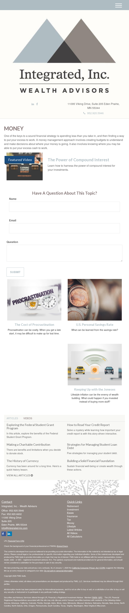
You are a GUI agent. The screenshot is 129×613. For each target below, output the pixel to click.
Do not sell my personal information (58, 570)
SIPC (100, 597)
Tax (69, 519)
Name (12, 199)
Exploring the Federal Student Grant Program (30, 426)
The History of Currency (23, 461)
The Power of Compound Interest (78, 159)
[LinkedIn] (33, 104)
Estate (70, 513)
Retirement (73, 506)
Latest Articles (74, 529)
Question (12, 242)
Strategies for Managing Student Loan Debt (92, 446)
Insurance (72, 516)
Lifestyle (71, 526)
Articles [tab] (12, 418)
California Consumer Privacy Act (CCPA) (88, 567)
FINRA (94, 597)
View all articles (19, 475)
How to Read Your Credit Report (88, 425)
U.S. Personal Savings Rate (94, 324)
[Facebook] (37, 104)
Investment (73, 509)
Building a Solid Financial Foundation (90, 461)
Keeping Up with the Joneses (94, 389)
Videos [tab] (27, 418)
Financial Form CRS (16, 540)
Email (12, 220)
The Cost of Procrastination (34, 324)
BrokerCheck (62, 546)
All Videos (72, 533)
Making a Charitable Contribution (28, 444)
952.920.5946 (95, 113)
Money (70, 523)
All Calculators (74, 536)
